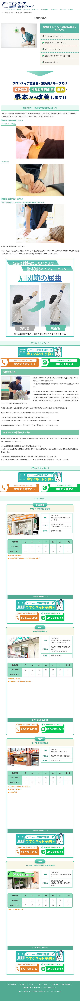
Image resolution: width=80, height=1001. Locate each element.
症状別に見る (54, 984)
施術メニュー (42, 984)
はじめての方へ (12, 984)
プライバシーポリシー (49, 987)
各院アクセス (31, 984)
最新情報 (37, 987)
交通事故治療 (65, 984)
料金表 (22, 984)
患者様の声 (27, 987)
